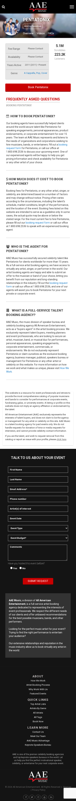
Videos (41, 33)
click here (61, 439)
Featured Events (38, 693)
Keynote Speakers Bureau (38, 745)
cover (44, 73)
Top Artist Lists (38, 704)
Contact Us (38, 732)
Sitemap (67, 787)
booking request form (38, 222)
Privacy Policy (38, 790)
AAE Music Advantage (38, 740)
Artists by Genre (38, 708)
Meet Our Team (38, 736)
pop (38, 73)
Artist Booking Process (38, 685)
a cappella (29, 73)
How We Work (38, 680)
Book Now (38, 721)
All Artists (38, 712)
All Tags (38, 717)
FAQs (51, 33)
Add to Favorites (32, 26)
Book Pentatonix (38, 87)
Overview (28, 33)
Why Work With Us (38, 689)
